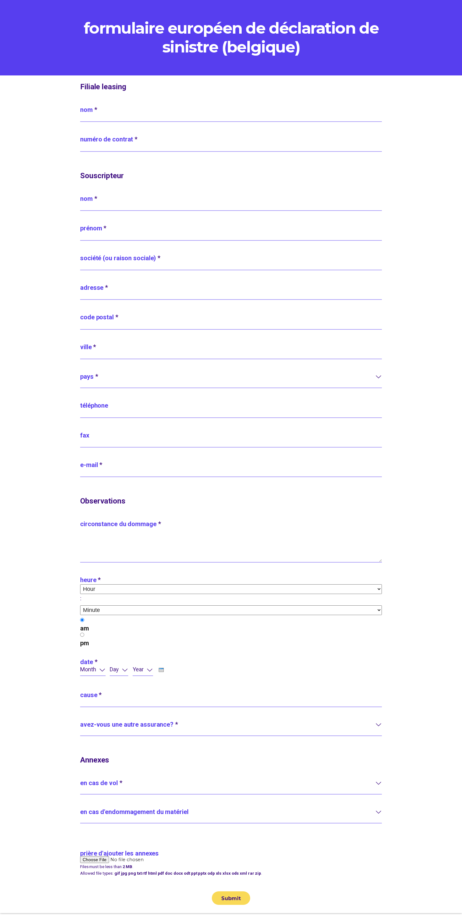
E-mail (91, 465)
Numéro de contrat (108, 139)
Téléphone (94, 405)
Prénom (93, 228)
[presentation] (161, 670)
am (84, 628)
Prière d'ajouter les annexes (119, 853)
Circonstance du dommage (120, 524)
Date (88, 662)
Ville (88, 347)
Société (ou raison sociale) (120, 258)
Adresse (94, 287)
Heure (90, 580)
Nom (88, 109)
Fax (84, 435)
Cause (91, 695)
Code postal (99, 317)
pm (84, 643)
